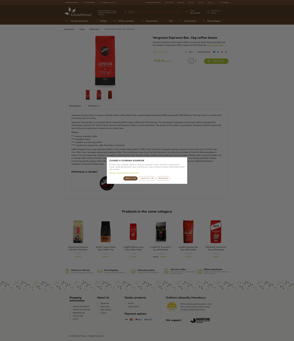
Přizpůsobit (163, 178)
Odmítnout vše (147, 178)
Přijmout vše (130, 178)
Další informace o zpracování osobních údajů (124, 173)
